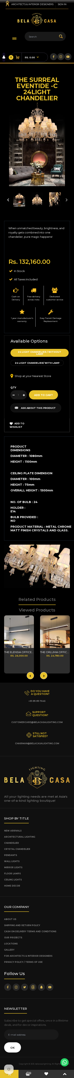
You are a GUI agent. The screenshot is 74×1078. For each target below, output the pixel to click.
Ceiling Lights (13, 879)
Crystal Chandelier (17, 849)
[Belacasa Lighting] (37, 19)
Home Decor (12, 886)
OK (12, 1047)
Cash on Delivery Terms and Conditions (30, 931)
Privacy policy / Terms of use (23, 962)
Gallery (9, 950)
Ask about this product (38, 408)
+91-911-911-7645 (37, 701)
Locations (11, 943)
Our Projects (13, 937)
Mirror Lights (13, 867)
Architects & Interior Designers (32, 4)
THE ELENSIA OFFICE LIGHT (22, 652)
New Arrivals (13, 830)
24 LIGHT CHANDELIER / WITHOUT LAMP (39, 352)
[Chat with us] (64, 1062)
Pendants (10, 855)
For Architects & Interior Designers (28, 956)
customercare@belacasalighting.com (37, 722)
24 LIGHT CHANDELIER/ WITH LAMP (37, 363)
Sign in (62, 4)
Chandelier (11, 843)
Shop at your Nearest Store (33, 376)
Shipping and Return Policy (22, 925)
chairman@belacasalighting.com (37, 743)
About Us (10, 919)
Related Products (37, 599)
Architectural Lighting (19, 837)
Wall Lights (12, 861)
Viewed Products (37, 610)
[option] (37, 144)
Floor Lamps (12, 873)
